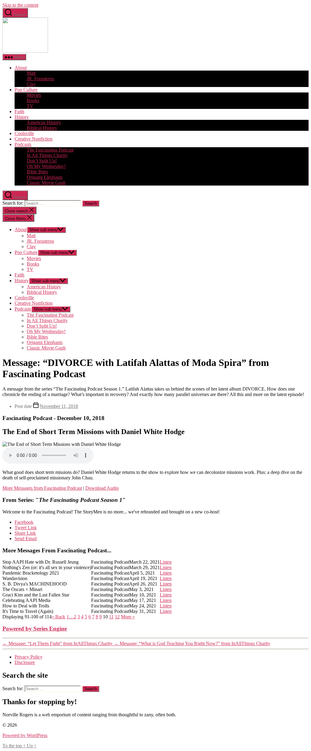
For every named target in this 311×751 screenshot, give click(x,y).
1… (70, 616)
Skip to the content (20, 5)
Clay (31, 84)
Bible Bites (37, 171)
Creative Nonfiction (34, 138)
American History (44, 122)
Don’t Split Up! (42, 160)
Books (33, 100)
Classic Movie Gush (46, 182)
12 (117, 616)
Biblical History (42, 127)
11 (111, 616)
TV (30, 106)
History (22, 117)
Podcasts (23, 144)
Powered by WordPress (24, 735)
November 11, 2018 (59, 406)
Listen (166, 562)
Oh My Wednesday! (46, 166)
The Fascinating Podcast (50, 149)
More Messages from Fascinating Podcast (42, 488)
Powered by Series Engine (34, 628)
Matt (31, 73)
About (21, 67)
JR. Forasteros (40, 78)
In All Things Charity (47, 155)
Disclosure (25, 662)
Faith (19, 111)
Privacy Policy (29, 656)
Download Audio (102, 488)
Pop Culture (26, 89)
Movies (34, 95)
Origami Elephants (45, 177)
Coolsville (24, 133)
